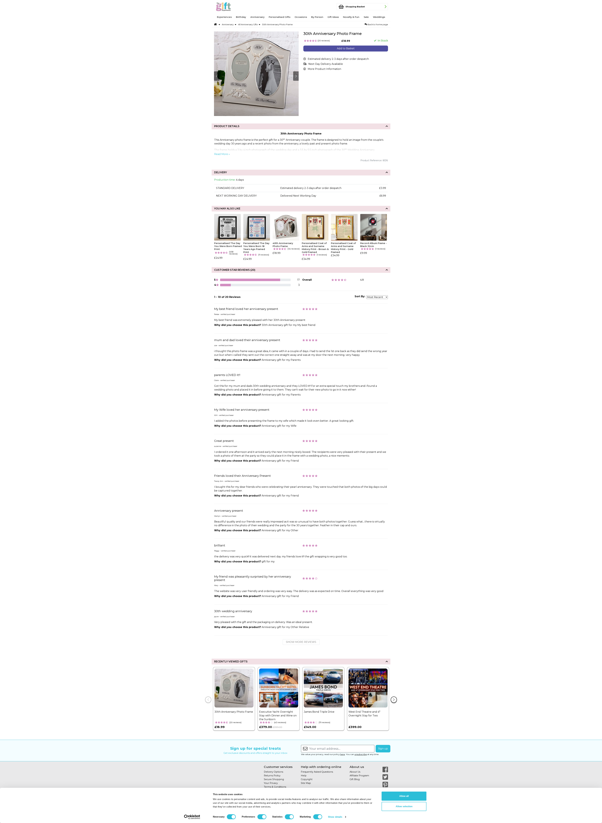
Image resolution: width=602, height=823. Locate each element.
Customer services (278, 767)
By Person (317, 17)
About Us (355, 771)
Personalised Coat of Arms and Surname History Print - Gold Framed (343, 247)
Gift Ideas (333, 17)
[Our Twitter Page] (385, 777)
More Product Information (324, 68)
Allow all (404, 796)
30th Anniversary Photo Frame (277, 24)
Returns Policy (272, 775)
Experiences (224, 17)
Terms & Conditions (275, 786)
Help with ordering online (321, 767)
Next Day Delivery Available (325, 63)
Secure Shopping (274, 779)
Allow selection (404, 806)
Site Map (306, 783)
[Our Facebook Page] (385, 769)
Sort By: (360, 296)
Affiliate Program (359, 775)
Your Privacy (271, 783)
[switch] (261, 816)
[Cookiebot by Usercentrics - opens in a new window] (192, 817)
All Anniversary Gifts (248, 24)
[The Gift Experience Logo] (229, 6)
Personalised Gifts (279, 17)
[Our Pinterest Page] (385, 784)
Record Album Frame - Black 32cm (373, 245)
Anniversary (257, 17)
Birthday (241, 17)
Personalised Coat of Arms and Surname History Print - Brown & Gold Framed (315, 247)
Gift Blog (355, 779)
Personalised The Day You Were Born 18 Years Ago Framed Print (256, 247)
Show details (335, 816)
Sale (366, 17)
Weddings (379, 17)
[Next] (394, 700)
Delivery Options (273, 771)
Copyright (306, 779)
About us (357, 767)
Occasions (301, 17)
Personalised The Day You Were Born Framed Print (228, 246)
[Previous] (208, 700)
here (342, 754)
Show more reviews (301, 641)
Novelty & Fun (351, 17)
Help (303, 775)
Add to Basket (346, 48)
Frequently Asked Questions (317, 771)
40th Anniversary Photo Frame (283, 245)
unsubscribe (360, 754)
